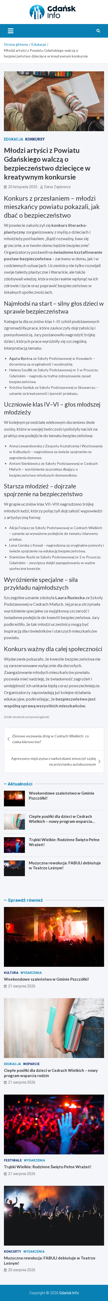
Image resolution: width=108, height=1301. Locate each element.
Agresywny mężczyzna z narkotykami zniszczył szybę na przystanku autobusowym (53, 761)
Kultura (11, 973)
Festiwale (13, 1160)
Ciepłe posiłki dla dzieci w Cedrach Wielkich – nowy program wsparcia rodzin (60, 821)
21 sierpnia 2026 (21, 986)
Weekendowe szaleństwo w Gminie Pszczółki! (46, 979)
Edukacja (13, 139)
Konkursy (35, 139)
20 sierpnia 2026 (21, 1270)
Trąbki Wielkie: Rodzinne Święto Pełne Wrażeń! (47, 1166)
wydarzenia (31, 973)
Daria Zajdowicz (57, 187)
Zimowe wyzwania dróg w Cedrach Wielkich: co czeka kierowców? (50, 739)
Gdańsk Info (69, 1293)
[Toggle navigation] (10, 31)
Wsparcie (31, 1064)
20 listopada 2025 (22, 187)
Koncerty (12, 1251)
